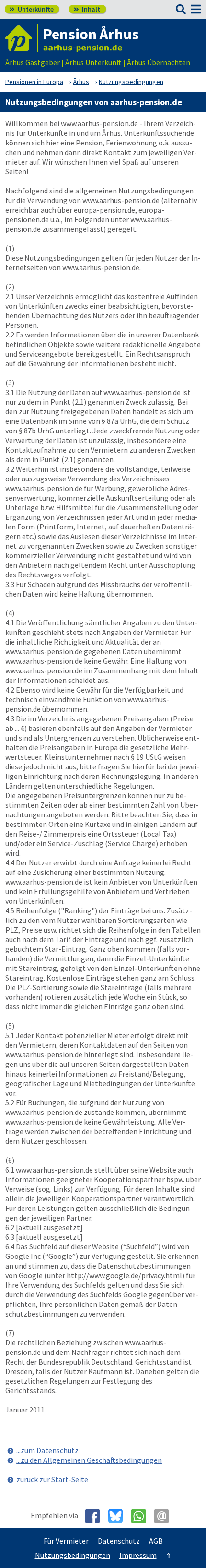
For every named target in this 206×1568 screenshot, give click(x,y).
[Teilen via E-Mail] (165, 1516)
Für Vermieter (66, 1540)
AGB (156, 1540)
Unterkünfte (32, 9)
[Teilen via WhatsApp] (142, 1516)
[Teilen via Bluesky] (119, 1516)
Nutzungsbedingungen (72, 1555)
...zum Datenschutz (47, 1450)
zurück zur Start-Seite (52, 1479)
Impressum (138, 1555)
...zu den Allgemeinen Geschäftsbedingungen (89, 1460)
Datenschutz (119, 1540)
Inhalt (87, 9)
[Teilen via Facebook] (96, 1516)
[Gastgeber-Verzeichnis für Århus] (21, 38)
